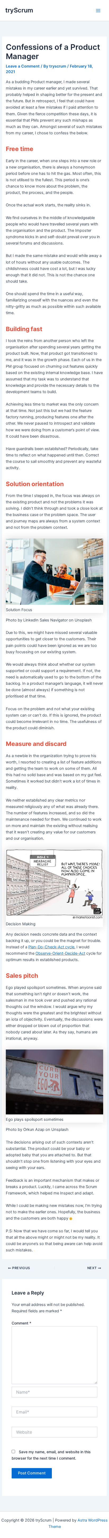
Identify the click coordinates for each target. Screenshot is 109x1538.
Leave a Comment (23, 66)
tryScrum (19, 10)
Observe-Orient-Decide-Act (60, 953)
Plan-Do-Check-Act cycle (51, 947)
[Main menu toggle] (98, 10)
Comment (21, 1323)
